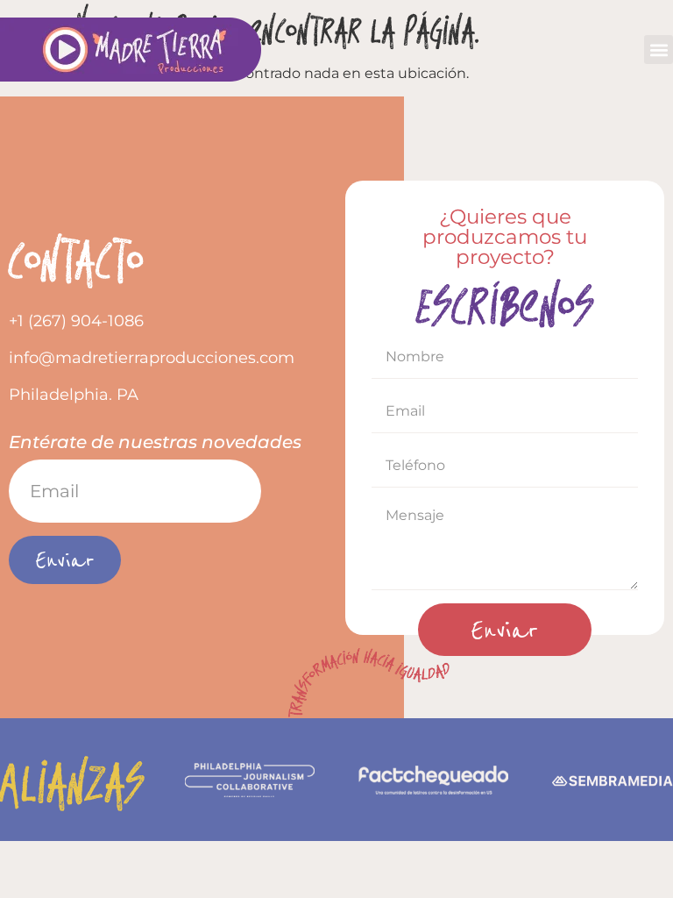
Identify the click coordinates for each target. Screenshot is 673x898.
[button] (658, 49)
